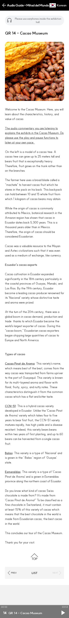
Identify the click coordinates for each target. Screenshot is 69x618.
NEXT (55, 572)
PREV (14, 572)
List (35, 573)
